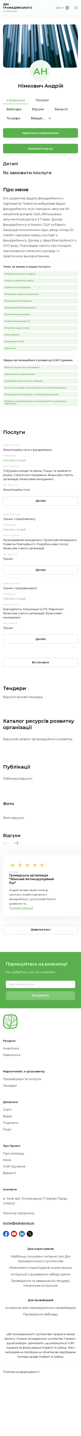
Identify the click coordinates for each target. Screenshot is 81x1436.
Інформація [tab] (15, 100)
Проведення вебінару (40, 1314)
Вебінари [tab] (13, 109)
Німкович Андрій (14, 460)
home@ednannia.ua (18, 1223)
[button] (60, 8)
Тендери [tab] (13, 118)
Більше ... (38, 118)
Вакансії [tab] (61, 109)
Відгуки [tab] (38, 109)
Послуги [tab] (42, 100)
